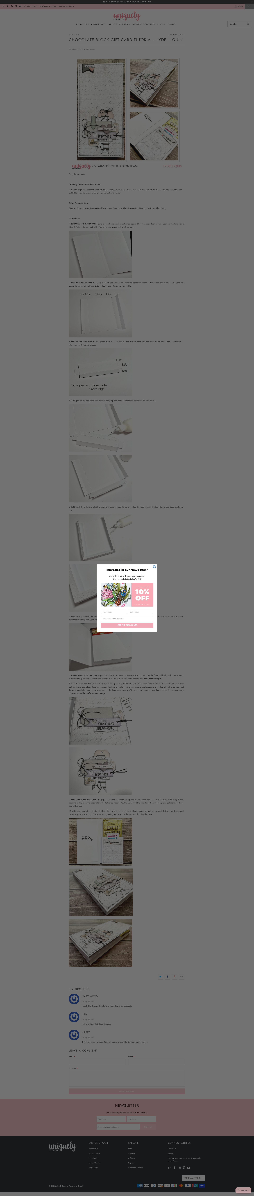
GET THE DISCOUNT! (127, 625)
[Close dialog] (154, 566)
